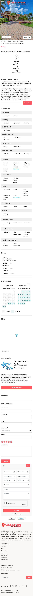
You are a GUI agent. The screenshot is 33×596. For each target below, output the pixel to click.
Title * (3, 434)
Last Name (4, 414)
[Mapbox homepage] (5, 351)
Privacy (16, 590)
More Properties (16, 387)
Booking (3, 47)
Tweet (21, 518)
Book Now (27, 37)
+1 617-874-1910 (7, 568)
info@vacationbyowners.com (11, 570)
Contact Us (4, 555)
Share (12, 518)
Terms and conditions (6, 590)
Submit (16, 510)
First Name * (4, 408)
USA (5, 41)
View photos (6, 37)
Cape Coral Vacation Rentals (10, 43)
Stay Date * (4, 428)
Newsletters (4, 559)
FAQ (2, 548)
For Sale (3, 546)
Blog (2, 553)
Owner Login (4, 551)
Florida (9, 41)
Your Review (4, 445)
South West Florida (18, 41)
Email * (3, 421)
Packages (4, 557)
